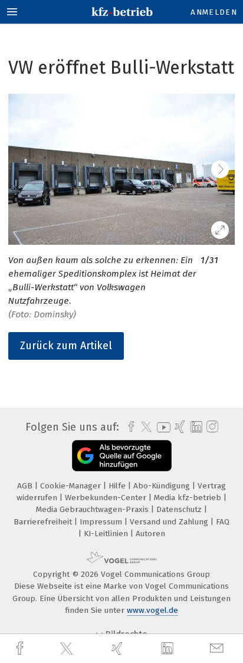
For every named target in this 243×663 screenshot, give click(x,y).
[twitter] (67, 649)
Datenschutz (180, 509)
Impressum (102, 522)
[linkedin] (169, 649)
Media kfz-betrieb (189, 498)
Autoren (150, 534)
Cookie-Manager (71, 486)
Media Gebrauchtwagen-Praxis (93, 509)
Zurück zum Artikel (66, 345)
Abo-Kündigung (162, 486)
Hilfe (118, 486)
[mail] (218, 648)
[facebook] (21, 648)
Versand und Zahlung (170, 522)
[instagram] (210, 427)
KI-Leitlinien (107, 534)
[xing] (118, 648)
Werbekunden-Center (107, 498)
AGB (26, 486)
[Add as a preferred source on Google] (122, 455)
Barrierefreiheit (44, 522)
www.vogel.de (152, 610)
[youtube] (161, 427)
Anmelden (214, 12)
